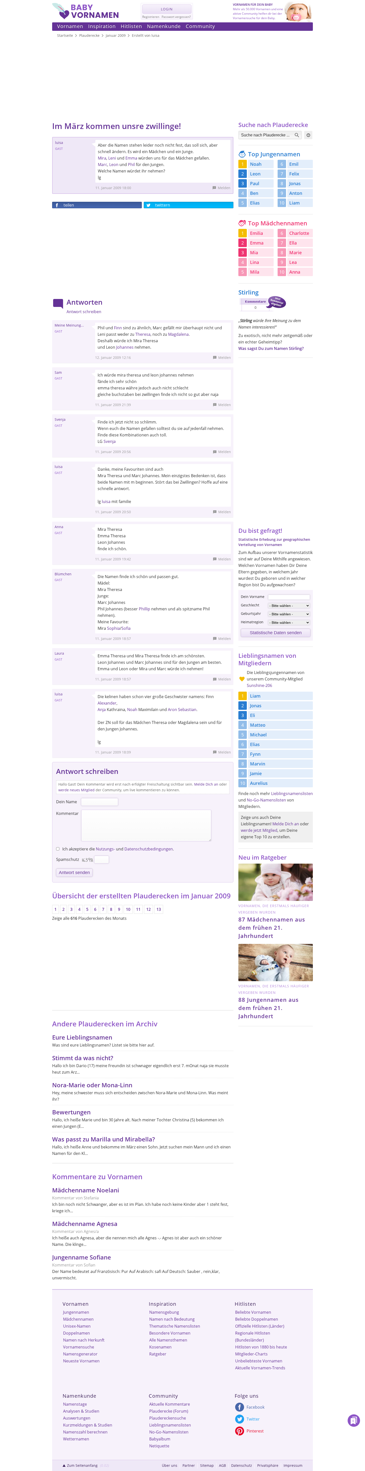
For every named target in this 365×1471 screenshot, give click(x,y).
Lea (293, 262)
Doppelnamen (76, 1333)
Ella (293, 243)
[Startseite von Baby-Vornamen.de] (85, 18)
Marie (295, 252)
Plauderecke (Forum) (168, 1411)
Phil (131, 164)
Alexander (107, 703)
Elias (255, 203)
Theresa (142, 334)
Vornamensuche (78, 1347)
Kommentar (67, 813)
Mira (102, 158)
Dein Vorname (252, 596)
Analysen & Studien (81, 1411)
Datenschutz (241, 1465)
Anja (102, 709)
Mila (254, 272)
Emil (293, 164)
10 (128, 909)
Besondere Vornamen (169, 1333)
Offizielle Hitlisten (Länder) (259, 1326)
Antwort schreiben (84, 311)
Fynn (255, 754)
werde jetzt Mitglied (259, 830)
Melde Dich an (206, 784)
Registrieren (150, 17)
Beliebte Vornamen (253, 1312)
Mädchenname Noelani (85, 1190)
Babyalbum (159, 1439)
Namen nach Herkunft (84, 1340)
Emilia (256, 233)
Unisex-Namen (77, 1326)
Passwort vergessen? (176, 17)
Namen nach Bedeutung (172, 1319)
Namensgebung (164, 1312)
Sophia (113, 628)
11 (138, 909)
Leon (113, 164)
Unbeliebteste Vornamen (258, 1361)
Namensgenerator (80, 1354)
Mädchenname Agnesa (84, 1223)
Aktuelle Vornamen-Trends (260, 1368)
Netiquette (159, 1446)
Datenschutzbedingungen (148, 849)
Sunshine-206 (259, 685)
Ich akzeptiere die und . (117, 849)
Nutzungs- (105, 849)
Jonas (295, 183)
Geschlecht (250, 605)
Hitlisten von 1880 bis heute (261, 1347)
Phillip (144, 609)
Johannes (125, 347)
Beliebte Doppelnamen (256, 1319)
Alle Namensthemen (168, 1340)
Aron (172, 709)
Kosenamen (160, 1347)
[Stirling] (262, 312)
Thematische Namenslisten (174, 1326)
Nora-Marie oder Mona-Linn (92, 1085)
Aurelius (259, 783)
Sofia (126, 628)
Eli (252, 715)
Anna (294, 272)
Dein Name (66, 801)
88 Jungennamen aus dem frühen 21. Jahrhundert (268, 1008)
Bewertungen (71, 1112)
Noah (132, 709)
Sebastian (187, 709)
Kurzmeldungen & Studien (87, 1425)
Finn (118, 328)
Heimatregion (252, 622)
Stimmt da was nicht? (82, 1058)
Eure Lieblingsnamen (82, 1037)
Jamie (256, 773)
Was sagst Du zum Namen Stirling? (271, 348)
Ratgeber (157, 1354)
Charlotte (299, 233)
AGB (222, 1465)
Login (167, 9)
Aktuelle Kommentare (169, 1404)
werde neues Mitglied (76, 790)
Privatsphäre (267, 1465)
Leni (112, 158)
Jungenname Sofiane (81, 1257)
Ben (254, 193)
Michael (258, 735)
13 (158, 909)
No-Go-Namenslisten (266, 800)
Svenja (110, 441)
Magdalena (178, 334)
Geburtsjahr (251, 613)
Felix (294, 174)
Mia (254, 252)
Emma (131, 158)
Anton (295, 193)
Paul (254, 183)
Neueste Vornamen (81, 1361)
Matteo (257, 725)
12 (148, 909)
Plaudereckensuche (167, 1418)
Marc (102, 164)
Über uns (169, 1465)
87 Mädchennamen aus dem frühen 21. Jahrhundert (271, 927)
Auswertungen (76, 1418)
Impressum (293, 1465)
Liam (294, 203)
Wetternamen (76, 1439)
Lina (254, 262)
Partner (188, 1465)
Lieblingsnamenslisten (292, 793)
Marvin (257, 764)
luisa (106, 501)
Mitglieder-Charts (251, 1354)
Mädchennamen (78, 1319)
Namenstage (75, 1404)
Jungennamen (76, 1312)
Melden (224, 187)
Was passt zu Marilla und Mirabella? (103, 1139)
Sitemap (207, 1465)
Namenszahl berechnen (85, 1432)
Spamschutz (67, 859)
